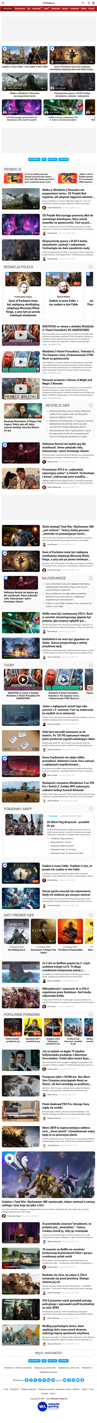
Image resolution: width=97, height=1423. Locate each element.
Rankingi (36, 8)
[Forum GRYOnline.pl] (53, 1380)
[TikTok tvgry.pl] (69, 1380)
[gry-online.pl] (48, 3)
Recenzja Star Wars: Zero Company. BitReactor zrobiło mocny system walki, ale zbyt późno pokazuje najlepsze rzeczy (70, 414)
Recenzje (56, 8)
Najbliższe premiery (48, 1372)
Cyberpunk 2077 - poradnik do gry (33, 1030)
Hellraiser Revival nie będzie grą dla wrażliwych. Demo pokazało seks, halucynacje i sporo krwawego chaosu (48, 453)
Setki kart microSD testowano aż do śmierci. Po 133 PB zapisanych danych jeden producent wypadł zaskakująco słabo (48, 741)
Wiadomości (34, 159)
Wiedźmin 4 (87, 1368)
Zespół (84, 1389)
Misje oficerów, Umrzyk (61, 842)
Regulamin (14, 1389)
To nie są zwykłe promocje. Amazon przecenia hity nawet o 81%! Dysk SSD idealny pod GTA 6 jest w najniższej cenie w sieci (29, 178)
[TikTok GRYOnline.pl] (40, 1380)
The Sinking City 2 (16, 935)
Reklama (76, 1389)
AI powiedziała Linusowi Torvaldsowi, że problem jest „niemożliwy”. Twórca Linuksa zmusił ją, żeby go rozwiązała (48, 1232)
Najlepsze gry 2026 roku (45, 1368)
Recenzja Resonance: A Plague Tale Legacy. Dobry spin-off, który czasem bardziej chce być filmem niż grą (23, 418)
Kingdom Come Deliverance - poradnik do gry (53, 1031)
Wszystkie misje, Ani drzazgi (63, 849)
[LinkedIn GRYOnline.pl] (49, 1380)
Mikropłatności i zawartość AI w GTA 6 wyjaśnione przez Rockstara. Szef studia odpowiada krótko (48, 997)
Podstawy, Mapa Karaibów (62, 846)
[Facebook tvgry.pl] (82, 1380)
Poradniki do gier (48, 809)
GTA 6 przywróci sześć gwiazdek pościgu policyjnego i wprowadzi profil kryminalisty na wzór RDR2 (48, 1309)
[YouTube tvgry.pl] (64, 1380)
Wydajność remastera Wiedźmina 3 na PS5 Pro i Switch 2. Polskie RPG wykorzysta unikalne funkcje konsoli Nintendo (48, 792)
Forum (91, 8)
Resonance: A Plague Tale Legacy (43, 936)
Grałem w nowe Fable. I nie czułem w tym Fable (63, 295)
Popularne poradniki (48, 1014)
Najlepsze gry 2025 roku (69, 1368)
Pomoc (52, 1393)
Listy (46, 8)
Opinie (65, 8)
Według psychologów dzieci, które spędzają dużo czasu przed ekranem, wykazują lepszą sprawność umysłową (48, 1335)
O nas (5, 1389)
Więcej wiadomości (48, 1353)
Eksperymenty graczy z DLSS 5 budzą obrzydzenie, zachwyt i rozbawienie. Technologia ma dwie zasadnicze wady (72, 85)
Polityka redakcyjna (28, 1389)
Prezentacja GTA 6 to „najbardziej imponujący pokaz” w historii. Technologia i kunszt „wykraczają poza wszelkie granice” (48, 478)
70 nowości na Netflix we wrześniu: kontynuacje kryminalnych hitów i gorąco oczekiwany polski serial (48, 1258)
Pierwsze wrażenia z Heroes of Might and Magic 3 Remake (48, 388)
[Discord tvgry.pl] (78, 1380)
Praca (91, 1389)
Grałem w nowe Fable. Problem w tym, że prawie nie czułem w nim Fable (25, 58)
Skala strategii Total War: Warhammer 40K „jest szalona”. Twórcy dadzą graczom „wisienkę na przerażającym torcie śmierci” (48, 535)
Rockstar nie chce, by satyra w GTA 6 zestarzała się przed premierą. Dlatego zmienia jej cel (48, 1284)
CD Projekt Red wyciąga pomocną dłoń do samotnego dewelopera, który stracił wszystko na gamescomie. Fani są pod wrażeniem (22, 110)
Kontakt (45, 1393)
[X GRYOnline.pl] (35, 1380)
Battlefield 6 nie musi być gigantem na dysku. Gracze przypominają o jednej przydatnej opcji (48, 648)
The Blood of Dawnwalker (70, 935)
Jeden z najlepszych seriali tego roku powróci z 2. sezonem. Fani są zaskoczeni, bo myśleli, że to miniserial (48, 715)
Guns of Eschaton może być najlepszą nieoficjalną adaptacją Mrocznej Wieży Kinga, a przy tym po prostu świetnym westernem (72, 58)
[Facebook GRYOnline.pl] (26, 1380)
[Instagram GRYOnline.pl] (31, 1380)
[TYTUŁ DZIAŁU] (48, 915)
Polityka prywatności (46, 1389)
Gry (28, 8)
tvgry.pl (48, 665)
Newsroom (20, 8)
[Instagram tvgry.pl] (73, 1380)
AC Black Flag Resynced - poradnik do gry (48, 835)
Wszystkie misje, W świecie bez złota (67, 853)
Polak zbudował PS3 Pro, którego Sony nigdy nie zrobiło (48, 1111)
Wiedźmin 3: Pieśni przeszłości (18, 1368)
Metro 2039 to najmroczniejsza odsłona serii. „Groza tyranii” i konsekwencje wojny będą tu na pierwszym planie (48, 1136)
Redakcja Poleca (48, 267)
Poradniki (74, 8)
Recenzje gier (69, 405)
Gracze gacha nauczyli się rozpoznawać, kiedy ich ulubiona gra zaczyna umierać (48, 898)
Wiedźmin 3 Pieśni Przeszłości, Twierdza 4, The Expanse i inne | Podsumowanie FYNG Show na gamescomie (48, 362)
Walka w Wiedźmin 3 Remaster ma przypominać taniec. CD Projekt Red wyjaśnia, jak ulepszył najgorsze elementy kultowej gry (25, 85)
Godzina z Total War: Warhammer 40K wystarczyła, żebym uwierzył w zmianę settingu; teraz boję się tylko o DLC (48, 1185)
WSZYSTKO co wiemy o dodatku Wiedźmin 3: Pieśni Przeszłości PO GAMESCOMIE (48, 335)
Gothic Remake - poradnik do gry (13, 1030)
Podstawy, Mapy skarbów (62, 838)
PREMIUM (7, 8)
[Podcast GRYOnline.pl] (44, 1380)
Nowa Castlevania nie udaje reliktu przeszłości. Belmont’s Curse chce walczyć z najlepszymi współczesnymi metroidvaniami (66, 596)
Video (83, 8)
